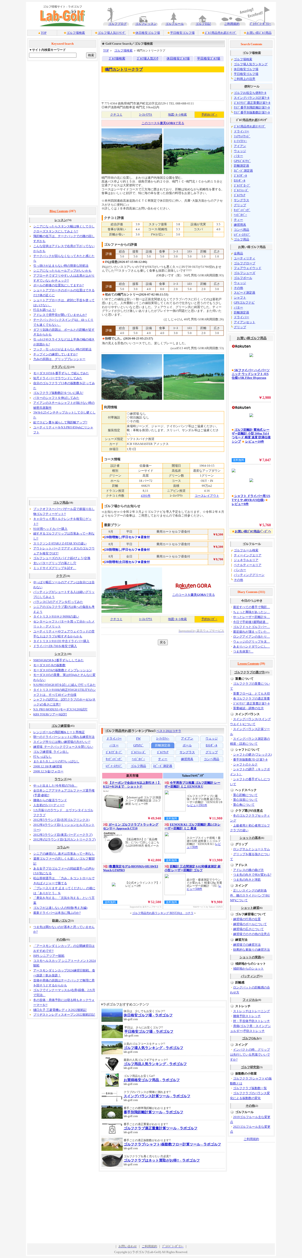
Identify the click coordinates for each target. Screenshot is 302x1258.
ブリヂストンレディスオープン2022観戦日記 (64, 1014)
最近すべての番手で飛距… (251, 607)
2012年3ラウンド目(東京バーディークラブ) (62, 834)
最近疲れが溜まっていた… (251, 631)
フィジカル (250, 999)
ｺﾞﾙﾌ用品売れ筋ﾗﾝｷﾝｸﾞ (221, 33)
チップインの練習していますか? (55, 354)
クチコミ (116, 114)
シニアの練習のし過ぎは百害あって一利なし (64, 853)
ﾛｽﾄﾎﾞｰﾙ (239, 180)
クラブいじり (60, 367)
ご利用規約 (231, 24)
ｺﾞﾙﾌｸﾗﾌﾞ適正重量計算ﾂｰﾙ (252, 102)
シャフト (61, 654)
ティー (238, 220)
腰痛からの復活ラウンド (50, 800)
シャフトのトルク (245, 764)
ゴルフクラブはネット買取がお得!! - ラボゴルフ (162, 1160)
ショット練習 (250, 908)
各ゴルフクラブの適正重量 (251, 698)
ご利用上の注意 (244, 79)
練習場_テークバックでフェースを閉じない (63, 747)
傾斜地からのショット (248, 968)
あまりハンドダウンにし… (251, 646)
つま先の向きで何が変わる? (252, 874)
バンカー (240, 570)
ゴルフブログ (117, 24)
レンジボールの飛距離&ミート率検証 (59, 732)
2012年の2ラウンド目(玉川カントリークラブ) (64, 839)
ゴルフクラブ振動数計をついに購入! (58, 393)
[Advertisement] (62, 133)
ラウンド (61, 779)
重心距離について (245, 795)
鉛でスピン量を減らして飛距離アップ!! (60, 422)
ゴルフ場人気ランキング (251, 64)
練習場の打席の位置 (247, 919)
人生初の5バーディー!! (48, 805)
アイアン (240, 146)
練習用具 (240, 224)
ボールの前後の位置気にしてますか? (58, 285)
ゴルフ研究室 (250, 1067)
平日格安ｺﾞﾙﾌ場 (208, 58)
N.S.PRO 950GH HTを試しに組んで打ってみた (64, 685)
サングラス (241, 200)
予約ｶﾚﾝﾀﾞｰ (209, 114)
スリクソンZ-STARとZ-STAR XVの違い (60, 543)
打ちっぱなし (42, 756)
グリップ (240, 205)
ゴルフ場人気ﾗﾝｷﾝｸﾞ (112, 33)
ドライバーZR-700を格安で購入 (55, 646)
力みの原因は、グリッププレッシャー (59, 359)
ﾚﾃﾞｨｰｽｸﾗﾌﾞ (242, 234)
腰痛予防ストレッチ (247, 1016)
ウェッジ (240, 151)
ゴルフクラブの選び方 (249, 672)
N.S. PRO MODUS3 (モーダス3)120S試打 (60, 709)
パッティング (250, 976)
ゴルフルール (174, 24)
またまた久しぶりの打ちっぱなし (56, 761)
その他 (60, 939)
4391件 (146, 495)
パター (238, 156)
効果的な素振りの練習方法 (251, 949)
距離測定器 (241, 165)
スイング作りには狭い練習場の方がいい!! (61, 742)
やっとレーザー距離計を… (251, 617)
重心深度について (245, 799)
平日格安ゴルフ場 (182, 33)
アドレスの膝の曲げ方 (248, 870)
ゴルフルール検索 (246, 550)
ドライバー (241, 131)
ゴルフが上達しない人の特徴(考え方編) (60, 908)
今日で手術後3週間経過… (250, 622)
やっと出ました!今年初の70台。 (55, 785)
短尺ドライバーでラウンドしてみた (57, 378)
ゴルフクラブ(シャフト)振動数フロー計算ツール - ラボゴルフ (172, 1144)
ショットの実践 (250, 957)
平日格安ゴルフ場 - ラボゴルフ (148, 1031)
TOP (43, 33)
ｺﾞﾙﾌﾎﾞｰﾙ (240, 175)
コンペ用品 (241, 229)
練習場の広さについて (248, 929)
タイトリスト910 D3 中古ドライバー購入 (61, 641)
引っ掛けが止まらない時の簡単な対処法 (60, 265)
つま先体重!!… (243, 651)
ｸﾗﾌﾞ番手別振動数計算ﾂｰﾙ (252, 112)
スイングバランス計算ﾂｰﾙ (251, 98)
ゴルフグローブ (244, 263)
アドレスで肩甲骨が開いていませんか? (60, 315)
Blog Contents (59, 211)
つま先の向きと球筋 (247, 879)
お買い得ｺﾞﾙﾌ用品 (259, 33)
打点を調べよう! (44, 310)
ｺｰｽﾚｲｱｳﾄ (145, 114)
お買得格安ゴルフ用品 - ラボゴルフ (152, 1080)
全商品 (238, 253)
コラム (61, 847)
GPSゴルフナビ (244, 302)
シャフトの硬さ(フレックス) (252, 754)
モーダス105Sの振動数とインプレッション (62, 670)
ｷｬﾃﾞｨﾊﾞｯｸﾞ (242, 210)
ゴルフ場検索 (76, 33)
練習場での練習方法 (247, 944)
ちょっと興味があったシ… (251, 612)
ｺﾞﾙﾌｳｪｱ (239, 195)
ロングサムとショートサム (251, 849)
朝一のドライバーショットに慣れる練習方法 (64, 737)
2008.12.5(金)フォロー (48, 771)
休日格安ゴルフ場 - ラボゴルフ (148, 1015)
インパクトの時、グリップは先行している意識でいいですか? (250, 1054)
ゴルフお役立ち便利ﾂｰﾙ (250, 93)
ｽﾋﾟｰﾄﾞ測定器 (243, 170)
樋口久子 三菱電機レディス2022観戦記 (60, 1010)
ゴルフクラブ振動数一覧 (250, 1088)
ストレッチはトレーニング (251, 1011)
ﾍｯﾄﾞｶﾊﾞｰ (240, 215)
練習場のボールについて (250, 924)
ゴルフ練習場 (60, 725)
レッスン (61, 220)
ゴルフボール (243, 278)
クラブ (60, 576)
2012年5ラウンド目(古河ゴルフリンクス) (61, 820)
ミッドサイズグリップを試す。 (54, 568)
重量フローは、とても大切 (251, 693)
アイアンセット (244, 322)
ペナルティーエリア (247, 565)
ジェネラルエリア (246, 560)
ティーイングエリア (247, 555)
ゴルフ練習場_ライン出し (51, 751)
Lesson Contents (248, 663)
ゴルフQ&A (250, 1038)
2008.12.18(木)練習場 (47, 766)
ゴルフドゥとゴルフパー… (251, 627)
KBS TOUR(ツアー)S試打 (50, 714)
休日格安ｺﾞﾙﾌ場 (178, 58)
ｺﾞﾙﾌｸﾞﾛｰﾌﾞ (242, 185)
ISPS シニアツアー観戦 (48, 956)
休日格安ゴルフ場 (147, 33)
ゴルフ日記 (203, 24)
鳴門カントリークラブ (124, 69)
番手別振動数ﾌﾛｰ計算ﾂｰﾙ (250, 759)
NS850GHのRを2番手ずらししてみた (58, 660)
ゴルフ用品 (60, 502)
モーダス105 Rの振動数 (49, 665)
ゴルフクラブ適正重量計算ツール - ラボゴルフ (160, 1128)
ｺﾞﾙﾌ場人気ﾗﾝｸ (147, 58)
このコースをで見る (163, 123)
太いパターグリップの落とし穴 (54, 563)
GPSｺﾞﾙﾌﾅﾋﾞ (242, 161)
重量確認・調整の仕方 (248, 708)
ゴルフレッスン (146, 24)
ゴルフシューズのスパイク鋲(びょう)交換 (61, 558)
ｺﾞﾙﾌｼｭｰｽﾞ (241, 190)
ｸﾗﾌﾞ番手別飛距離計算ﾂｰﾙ (252, 107)
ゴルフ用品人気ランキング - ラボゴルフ (155, 1064)
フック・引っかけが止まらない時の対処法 (62, 349)
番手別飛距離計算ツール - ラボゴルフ (153, 1112)
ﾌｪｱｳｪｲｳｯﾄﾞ (242, 136)
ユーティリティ (244, 258)
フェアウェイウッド (247, 268)
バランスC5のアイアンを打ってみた (58, 602)
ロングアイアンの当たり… (251, 636)
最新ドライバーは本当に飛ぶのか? (57, 912)
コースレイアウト (207, 495)
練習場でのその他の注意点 (251, 934)
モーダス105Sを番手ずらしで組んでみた (61, 373)
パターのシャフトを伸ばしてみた (56, 398)
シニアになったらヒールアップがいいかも (62, 270)
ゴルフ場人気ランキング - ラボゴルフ (153, 1048)
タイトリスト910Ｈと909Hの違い (56, 616)
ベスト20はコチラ (168, 731)
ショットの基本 (250, 838)
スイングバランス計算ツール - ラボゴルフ (157, 1096)
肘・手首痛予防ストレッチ (251, 1021)
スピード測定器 (244, 292)
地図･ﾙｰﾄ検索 (177, 114)
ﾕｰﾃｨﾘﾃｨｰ (240, 141)
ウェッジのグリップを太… (251, 641)
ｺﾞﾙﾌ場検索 (117, 58)
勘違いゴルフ (61, 920)
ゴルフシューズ (244, 273)
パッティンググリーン (249, 575)
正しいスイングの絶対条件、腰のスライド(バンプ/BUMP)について (250, 895)
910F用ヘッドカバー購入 (50, 529)
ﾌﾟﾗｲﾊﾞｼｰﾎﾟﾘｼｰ (260, 24)
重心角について (244, 804)
